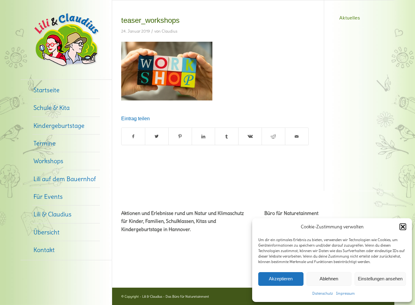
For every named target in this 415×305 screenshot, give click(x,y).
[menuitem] (66, 90)
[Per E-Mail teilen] (296, 136)
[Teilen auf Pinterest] (180, 136)
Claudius (169, 31)
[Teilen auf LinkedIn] (203, 136)
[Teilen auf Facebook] (133, 136)
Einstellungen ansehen (380, 278)
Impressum (345, 293)
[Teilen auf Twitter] (156, 136)
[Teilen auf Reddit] (273, 136)
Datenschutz (322, 293)
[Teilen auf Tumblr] (226, 136)
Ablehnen (329, 278)
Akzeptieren (281, 278)
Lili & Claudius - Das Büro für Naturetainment (175, 296)
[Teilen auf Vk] (250, 136)
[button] (403, 227)
